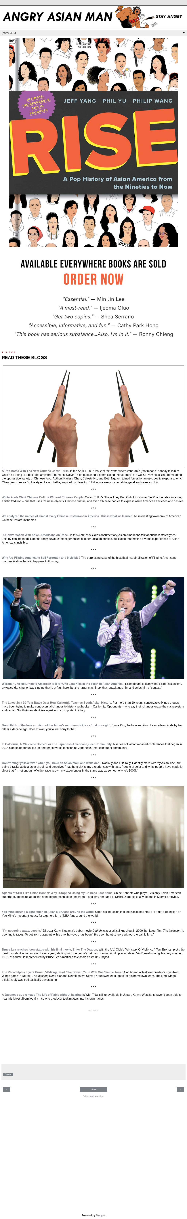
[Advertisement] (93, 1155)
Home (94, 1089)
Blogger (100, 1215)
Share (8, 1074)
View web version (93, 1096)
